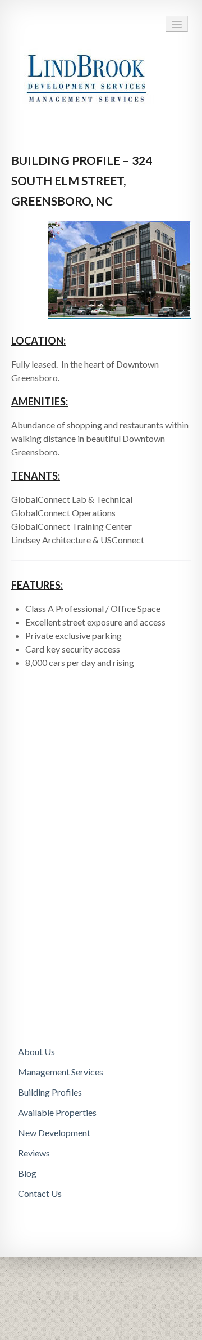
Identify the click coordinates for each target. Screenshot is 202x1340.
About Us (36, 1051)
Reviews (34, 1152)
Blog (27, 1173)
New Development (54, 1132)
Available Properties (57, 1112)
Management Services (60, 1071)
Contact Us (40, 1193)
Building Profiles (50, 1092)
